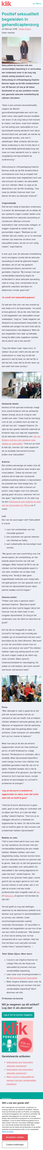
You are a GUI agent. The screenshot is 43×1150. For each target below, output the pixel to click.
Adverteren (6, 1098)
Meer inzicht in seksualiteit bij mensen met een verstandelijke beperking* (21, 1080)
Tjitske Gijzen (25, 29)
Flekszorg (8, 896)
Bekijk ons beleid (7, 1132)
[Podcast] (17, 1036)
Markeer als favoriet (13, 998)
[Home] (6, 3)
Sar (38, 892)
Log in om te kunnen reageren (18, 1015)
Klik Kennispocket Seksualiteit (23, 978)
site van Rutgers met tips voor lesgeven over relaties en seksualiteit (21, 440)
